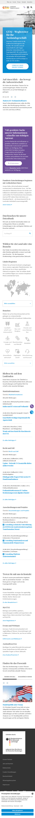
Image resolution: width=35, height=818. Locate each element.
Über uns (9, 2)
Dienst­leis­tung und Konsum (27, 356)
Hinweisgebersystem (9, 780)
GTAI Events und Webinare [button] (12, 639)
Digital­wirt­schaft (17, 356)
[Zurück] (12, 97)
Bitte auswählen (9, 303)
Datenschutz (6, 768)
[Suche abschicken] (30, 233)
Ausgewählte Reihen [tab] (25, 677)
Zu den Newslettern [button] (9, 602)
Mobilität (27, 343)
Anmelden (29, 2)
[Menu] (28, 7)
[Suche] (31, 7)
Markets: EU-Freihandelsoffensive (15, 101)
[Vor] (15, 97)
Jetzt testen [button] (7, 205)
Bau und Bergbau (17, 330)
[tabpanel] (17, 700)
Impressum (6, 785)
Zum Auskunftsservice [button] (10, 655)
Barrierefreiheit (7, 776)
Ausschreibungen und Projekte (19, 511)
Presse (19, 2)
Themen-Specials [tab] (9, 677)
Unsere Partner (7, 759)
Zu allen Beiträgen (9, 440)
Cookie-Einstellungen (9, 772)
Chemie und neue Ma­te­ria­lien (27, 330)
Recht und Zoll (13, 451)
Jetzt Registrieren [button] (9, 621)
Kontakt (24, 2)
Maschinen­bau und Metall (17, 343)
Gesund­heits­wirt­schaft (7, 356)
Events (14, 2)
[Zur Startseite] (11, 8)
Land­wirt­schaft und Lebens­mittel (7, 330)
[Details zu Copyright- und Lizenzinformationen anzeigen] (33, 12)
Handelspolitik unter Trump (13, 705)
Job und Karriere (8, 764)
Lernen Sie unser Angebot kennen (17, 66)
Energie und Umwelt (8, 343)
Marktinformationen (16, 395)
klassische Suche (15, 168)
